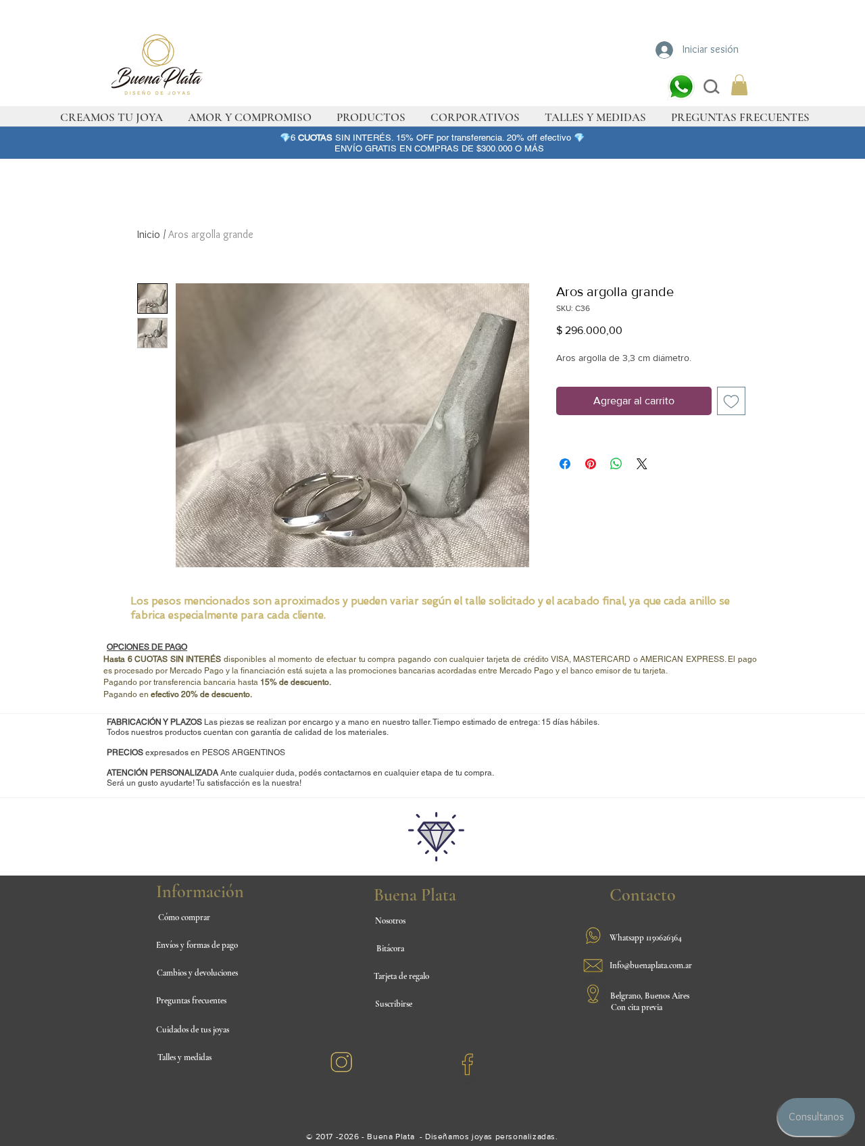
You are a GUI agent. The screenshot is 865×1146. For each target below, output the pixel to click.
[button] (739, 84)
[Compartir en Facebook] (565, 464)
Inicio (148, 234)
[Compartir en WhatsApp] (616, 464)
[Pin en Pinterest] (591, 464)
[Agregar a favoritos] (731, 401)
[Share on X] (642, 464)
